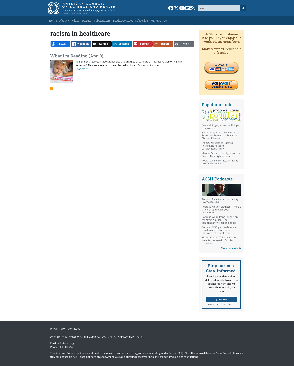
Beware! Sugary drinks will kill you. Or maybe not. (221, 126)
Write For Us (158, 20)
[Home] (85, 8)
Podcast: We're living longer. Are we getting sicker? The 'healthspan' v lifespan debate (220, 219)
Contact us (74, 328)
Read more (81, 69)
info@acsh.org (65, 343)
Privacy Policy (58, 328)
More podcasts (230, 248)
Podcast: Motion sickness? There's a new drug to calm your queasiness (221, 209)
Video (75, 20)
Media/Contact (123, 20)
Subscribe (141, 20)
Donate (86, 20)
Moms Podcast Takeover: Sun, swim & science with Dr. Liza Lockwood (219, 240)
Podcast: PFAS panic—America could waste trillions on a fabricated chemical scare (219, 230)
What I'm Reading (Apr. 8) (76, 56)
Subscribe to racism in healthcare (51, 88)
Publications (102, 20)
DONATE (221, 65)
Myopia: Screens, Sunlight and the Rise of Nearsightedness (221, 154)
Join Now (221, 299)
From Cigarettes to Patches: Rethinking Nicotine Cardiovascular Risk (217, 145)
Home (53, 20)
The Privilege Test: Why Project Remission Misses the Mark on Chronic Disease (219, 135)
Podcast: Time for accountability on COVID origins (220, 162)
